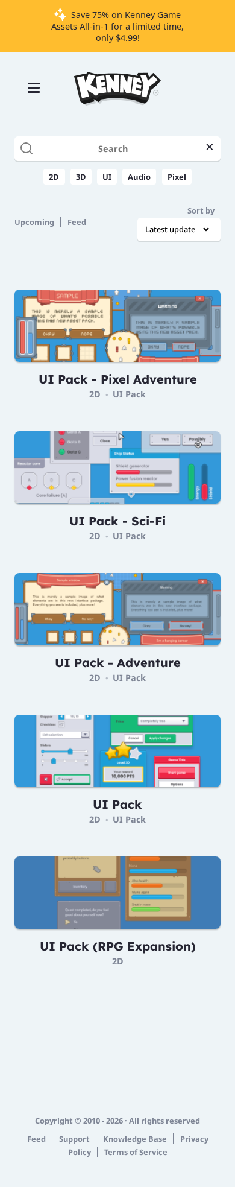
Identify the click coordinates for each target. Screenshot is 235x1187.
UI (106, 176)
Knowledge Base (135, 1138)
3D (81, 176)
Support (74, 1138)
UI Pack (129, 394)
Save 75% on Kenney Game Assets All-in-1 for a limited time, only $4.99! (117, 26)
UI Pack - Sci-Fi (117, 520)
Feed (76, 222)
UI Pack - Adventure (118, 662)
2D (54, 176)
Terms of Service (136, 1152)
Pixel (177, 176)
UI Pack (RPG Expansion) (118, 946)
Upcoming (34, 222)
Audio (139, 176)
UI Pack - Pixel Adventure (118, 379)
